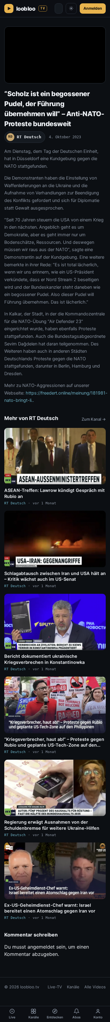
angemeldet (41, 947)
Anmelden (92, 8)
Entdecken (55, 1017)
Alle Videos (95, 986)
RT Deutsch (24, 137)
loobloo (30, 8)
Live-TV (55, 986)
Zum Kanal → (94, 419)
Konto (98, 1017)
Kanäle (73, 986)
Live (12, 1017)
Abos (76, 1017)
